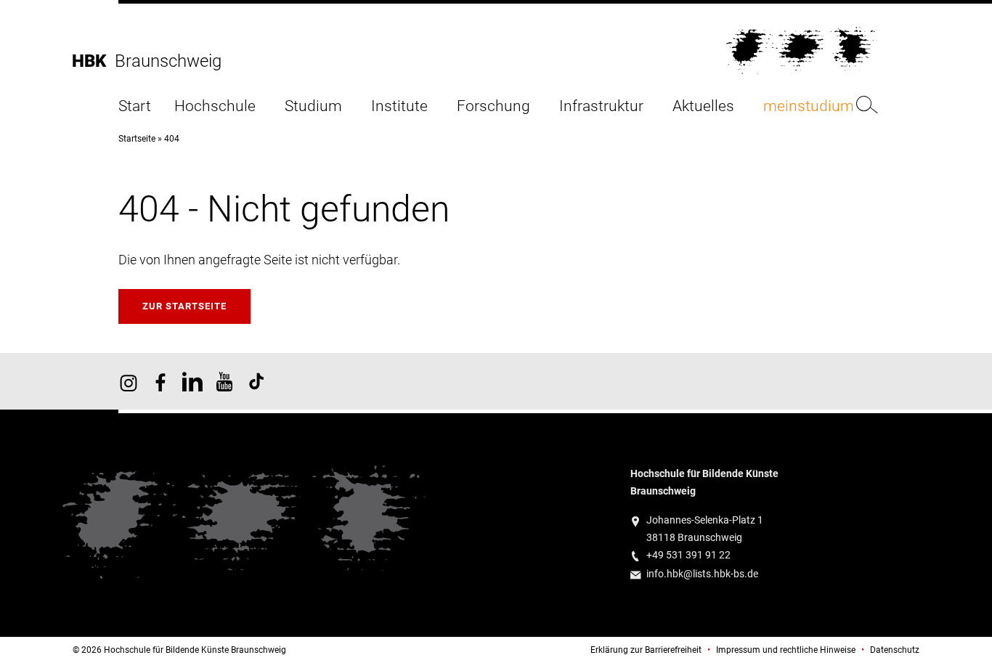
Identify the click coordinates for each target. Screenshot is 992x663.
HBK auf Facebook (160, 381)
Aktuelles (703, 106)
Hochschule (215, 106)
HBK (93, 61)
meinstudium (808, 106)
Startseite (136, 139)
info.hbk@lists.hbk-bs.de (702, 574)
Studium (313, 106)
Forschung (493, 106)
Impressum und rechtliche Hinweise (785, 650)
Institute (399, 106)
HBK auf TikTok (256, 381)
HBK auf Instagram (128, 381)
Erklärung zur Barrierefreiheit (646, 650)
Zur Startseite (184, 306)
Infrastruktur (601, 106)
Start (134, 106)
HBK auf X (192, 381)
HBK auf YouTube (224, 381)
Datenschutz (894, 650)
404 (171, 139)
